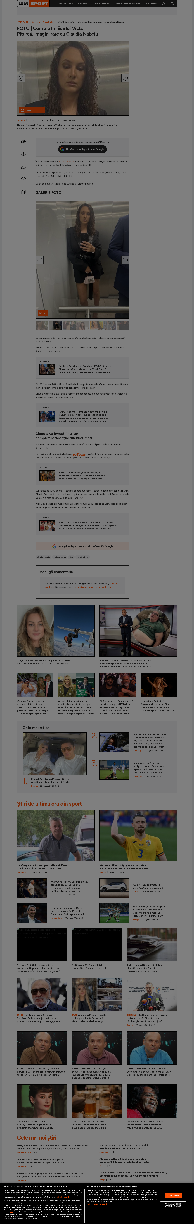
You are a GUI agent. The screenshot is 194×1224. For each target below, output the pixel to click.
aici (11, 1212)
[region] (97, 1203)
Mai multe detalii (62, 1197)
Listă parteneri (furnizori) (97, 1204)
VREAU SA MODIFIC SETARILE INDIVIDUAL (173, 1205)
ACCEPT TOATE (173, 1196)
